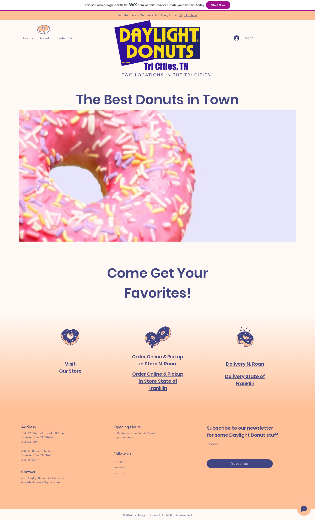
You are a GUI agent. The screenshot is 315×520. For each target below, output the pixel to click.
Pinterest (120, 473)
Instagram (120, 461)
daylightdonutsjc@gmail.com (40, 482)
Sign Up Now (188, 15)
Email (212, 444)
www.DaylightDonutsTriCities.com (43, 478)
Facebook (120, 467)
